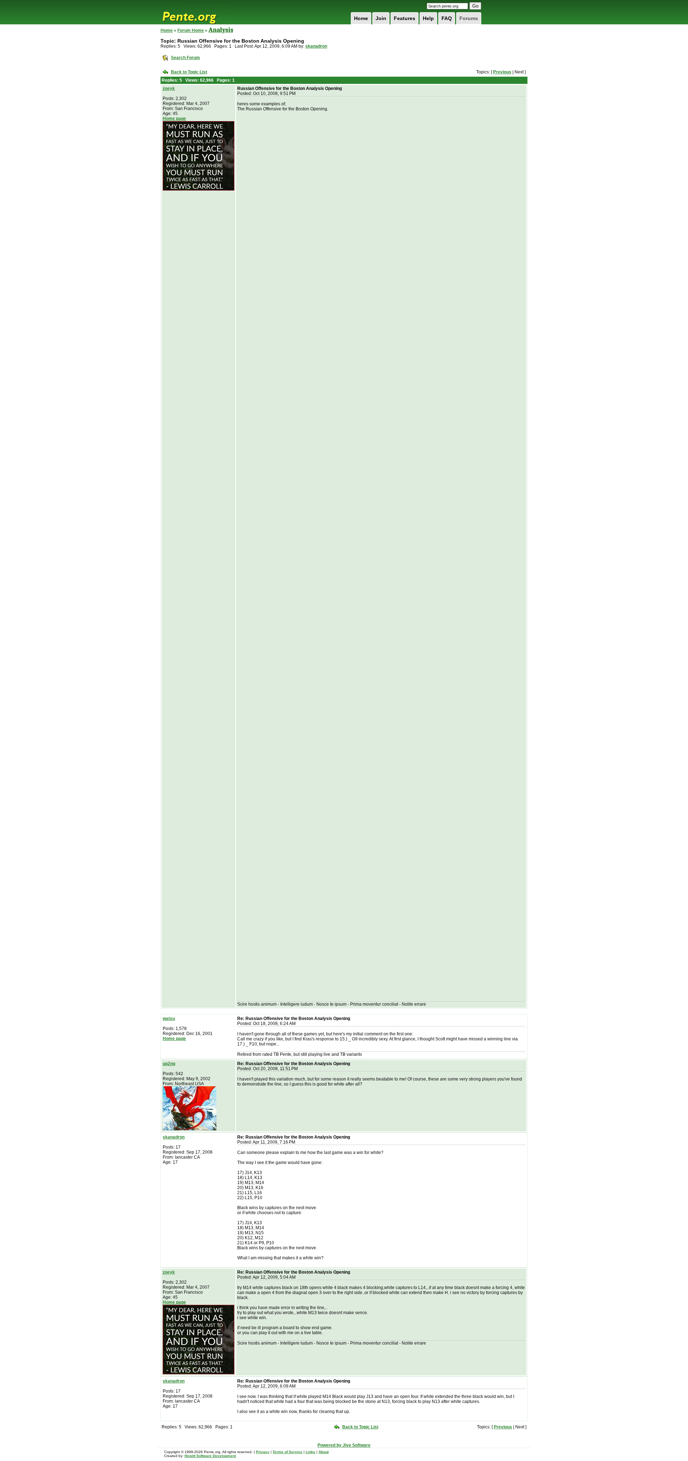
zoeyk (169, 88)
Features (404, 18)
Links (310, 1452)
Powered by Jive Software (344, 1445)
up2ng (169, 1063)
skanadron (316, 46)
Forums (468, 18)
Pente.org (198, 12)
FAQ (446, 18)
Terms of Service (287, 1452)
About (324, 1452)
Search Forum (185, 57)
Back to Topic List (189, 72)
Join (381, 18)
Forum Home (190, 30)
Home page (174, 118)
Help (428, 18)
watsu (169, 1018)
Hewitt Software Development (210, 1456)
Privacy (262, 1452)
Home (361, 18)
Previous (502, 72)
